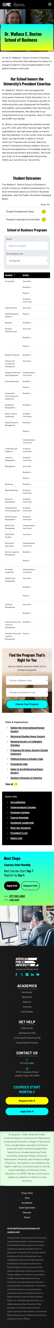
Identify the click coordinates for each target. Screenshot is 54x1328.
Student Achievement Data (20, 211)
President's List (19, 832)
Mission (27, 1217)
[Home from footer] (27, 963)
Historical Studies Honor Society (27, 736)
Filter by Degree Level (14, 254)
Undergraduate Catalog (23, 807)
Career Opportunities (27, 1207)
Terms (27, 1197)
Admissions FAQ (27, 1032)
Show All (45, 204)
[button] (49, 4)
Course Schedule (19, 817)
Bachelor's (27, 996)
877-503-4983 (17, 896)
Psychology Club (19, 764)
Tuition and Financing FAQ (27, 1037)
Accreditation (17, 802)
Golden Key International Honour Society (27, 729)
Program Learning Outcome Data (23, 219)
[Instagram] (27, 974)
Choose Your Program (27, 704)
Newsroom (27, 1212)
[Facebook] (16, 974)
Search (9, 239)
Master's (27, 1001)
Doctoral (27, 1006)
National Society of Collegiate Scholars (26, 743)
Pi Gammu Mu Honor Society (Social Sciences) (29, 752)
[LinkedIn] (32, 974)
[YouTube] (37, 974)
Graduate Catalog (19, 812)
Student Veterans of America (26, 777)
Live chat (14, 899)
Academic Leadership (22, 822)
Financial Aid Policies (27, 1042)
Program (8, 275)
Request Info (30, 885)
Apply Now (11, 885)
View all (9, 784)
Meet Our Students (20, 827)
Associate (27, 992)
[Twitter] (21, 974)
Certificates (27, 1011)
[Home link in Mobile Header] (14, 5)
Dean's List (16, 838)
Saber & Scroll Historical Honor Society (26, 771)
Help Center (27, 1028)
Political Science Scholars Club (26, 758)
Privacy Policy (27, 1192)
